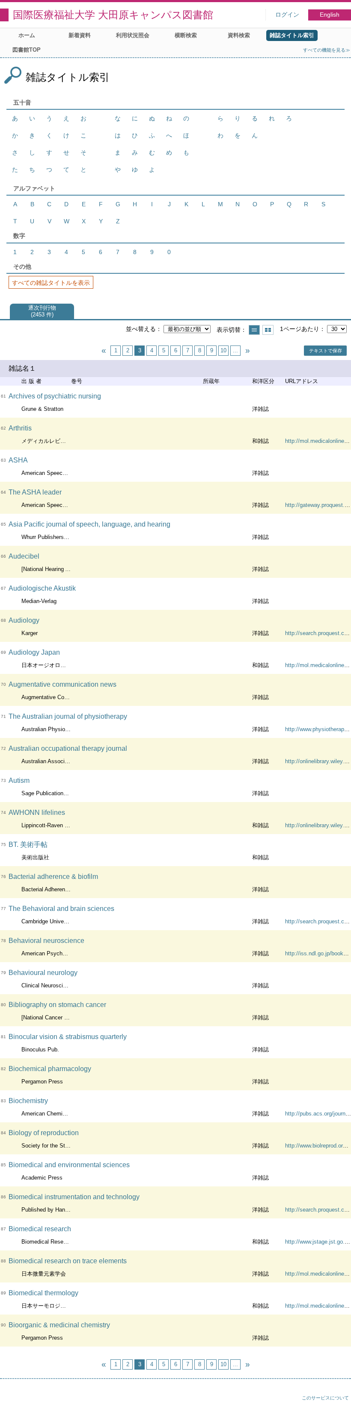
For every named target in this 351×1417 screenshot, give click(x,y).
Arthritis (20, 428)
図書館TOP (26, 50)
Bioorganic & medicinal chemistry (59, 1325)
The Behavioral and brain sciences (61, 908)
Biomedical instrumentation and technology (74, 1196)
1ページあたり (299, 328)
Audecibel (24, 556)
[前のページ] (103, 350)
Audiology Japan (34, 652)
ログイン (287, 15)
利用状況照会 (132, 35)
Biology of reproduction (44, 1132)
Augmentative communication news (62, 684)
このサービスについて (325, 1397)
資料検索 (239, 35)
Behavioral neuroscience (46, 940)
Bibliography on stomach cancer (57, 1004)
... (235, 350)
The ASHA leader (35, 492)
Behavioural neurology (43, 972)
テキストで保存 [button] (325, 350)
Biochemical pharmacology (50, 1068)
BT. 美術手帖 (28, 844)
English (329, 15)
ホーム (26, 35)
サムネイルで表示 (268, 330)
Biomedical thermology (43, 1293)
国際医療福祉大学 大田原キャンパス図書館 (113, 14)
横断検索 (186, 35)
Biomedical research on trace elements (68, 1261)
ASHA (18, 460)
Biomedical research (40, 1229)
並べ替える (141, 328)
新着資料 (79, 35)
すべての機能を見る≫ (326, 50)
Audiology (24, 620)
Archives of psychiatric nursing (55, 396)
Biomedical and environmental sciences (69, 1164)
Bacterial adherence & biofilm (53, 876)
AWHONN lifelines (37, 812)
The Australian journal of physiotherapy (68, 716)
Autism (19, 780)
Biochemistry (28, 1100)
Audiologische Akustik (42, 588)
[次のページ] (247, 350)
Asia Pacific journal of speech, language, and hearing (89, 524)
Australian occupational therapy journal (68, 748)
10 (223, 350)
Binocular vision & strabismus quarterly (68, 1036)
